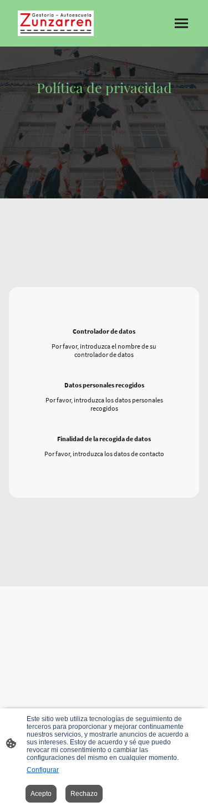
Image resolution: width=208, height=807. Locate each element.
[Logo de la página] (56, 23)
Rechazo (84, 794)
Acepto (41, 794)
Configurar (43, 770)
